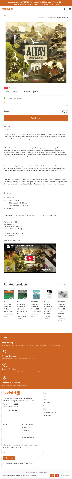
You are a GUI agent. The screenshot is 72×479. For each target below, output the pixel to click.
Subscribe (9, 458)
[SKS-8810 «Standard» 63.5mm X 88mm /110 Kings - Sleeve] (36, 294)
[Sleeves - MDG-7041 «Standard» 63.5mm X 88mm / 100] (9, 294)
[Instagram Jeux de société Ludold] (9, 410)
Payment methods (28, 434)
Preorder (46, 406)
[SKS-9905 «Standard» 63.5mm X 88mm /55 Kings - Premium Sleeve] (63, 294)
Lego (44, 399)
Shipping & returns (28, 437)
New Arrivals (47, 403)
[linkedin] (13, 410)
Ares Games (13, 88)
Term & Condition (27, 424)
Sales (44, 409)
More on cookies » (65, 475)
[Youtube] (16, 410)
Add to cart (36, 118)
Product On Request (49, 412)
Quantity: (7, 111)
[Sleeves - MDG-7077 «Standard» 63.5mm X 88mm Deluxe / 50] (22, 294)
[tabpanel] (36, 52)
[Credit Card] (34, 478)
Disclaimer (25, 431)
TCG (44, 396)
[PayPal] (38, 478)
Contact (5, 424)
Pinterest (65, 18)
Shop (44, 393)
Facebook (53, 18)
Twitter (59, 18)
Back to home (63, 285)
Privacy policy (26, 427)
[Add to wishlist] (67, 106)
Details (7, 126)
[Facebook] (6, 410)
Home (5, 15)
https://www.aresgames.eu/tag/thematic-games (38, 215)
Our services (47, 415)
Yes (52, 475)
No (57, 475)
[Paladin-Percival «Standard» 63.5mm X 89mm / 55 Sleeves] (49, 294)
